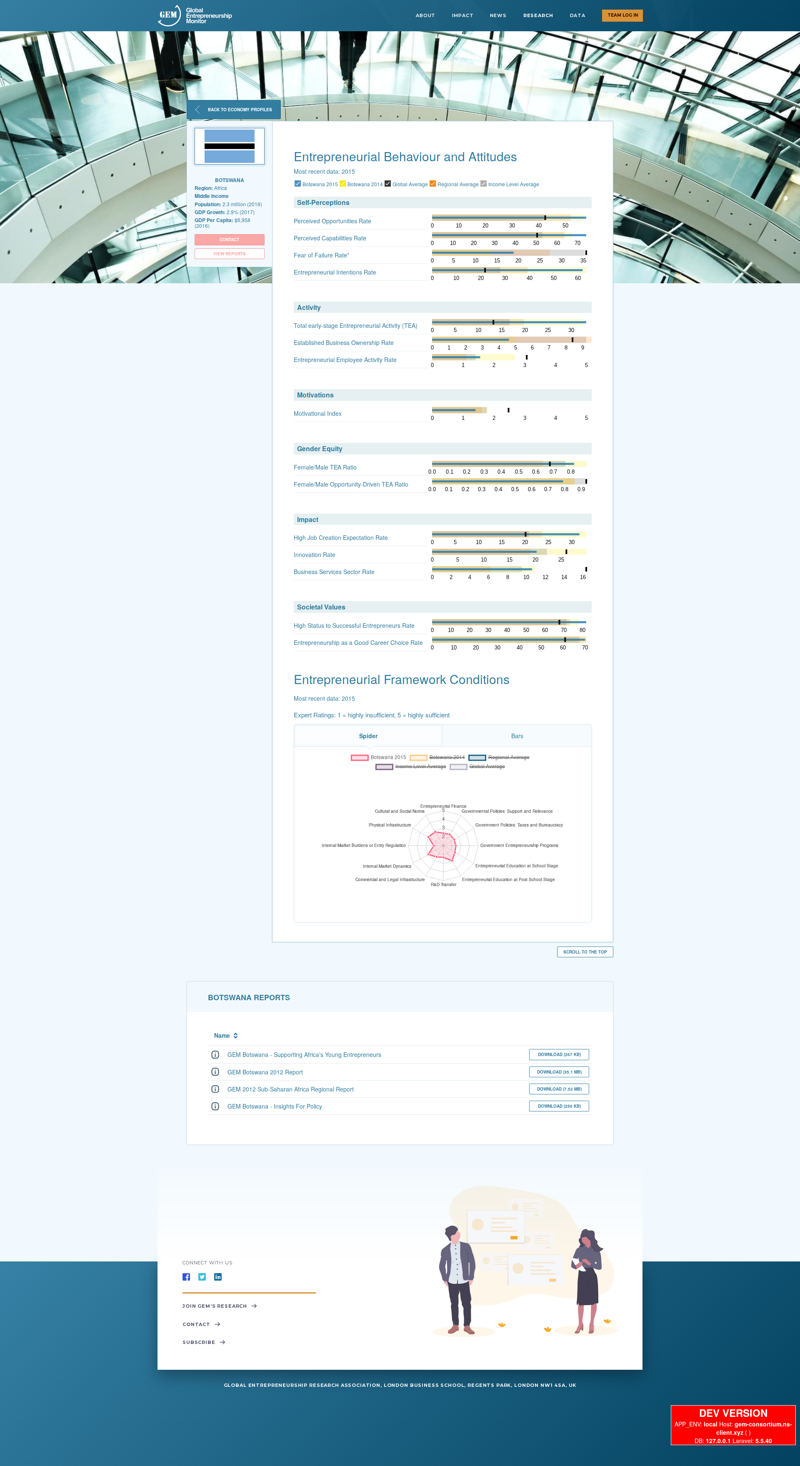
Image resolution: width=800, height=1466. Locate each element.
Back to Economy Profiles (239, 109)
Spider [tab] (368, 736)
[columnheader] (367, 1034)
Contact (229, 239)
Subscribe (198, 1342)
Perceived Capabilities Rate (330, 238)
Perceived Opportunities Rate (332, 221)
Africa (211, 188)
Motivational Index (318, 413)
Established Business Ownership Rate (344, 342)
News (498, 15)
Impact (462, 15)
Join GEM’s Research (214, 1306)
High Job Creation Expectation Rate (341, 537)
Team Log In (623, 15)
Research (538, 15)
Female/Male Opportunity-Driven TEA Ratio (351, 484)
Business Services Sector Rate (334, 571)
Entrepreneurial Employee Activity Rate (345, 359)
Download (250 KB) (559, 1106)
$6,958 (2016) (222, 222)
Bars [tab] (517, 736)
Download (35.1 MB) (559, 1072)
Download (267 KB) (559, 1054)
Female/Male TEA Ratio (325, 467)
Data (577, 15)
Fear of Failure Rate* (321, 255)
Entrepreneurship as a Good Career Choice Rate (358, 642)
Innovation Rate (314, 554)
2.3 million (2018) (228, 204)
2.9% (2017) (225, 212)
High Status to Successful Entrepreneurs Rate (354, 625)
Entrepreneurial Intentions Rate (335, 272)
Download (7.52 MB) (559, 1089)
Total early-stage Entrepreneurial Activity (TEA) (356, 325)
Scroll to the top (585, 952)
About (425, 15)
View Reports (229, 254)
